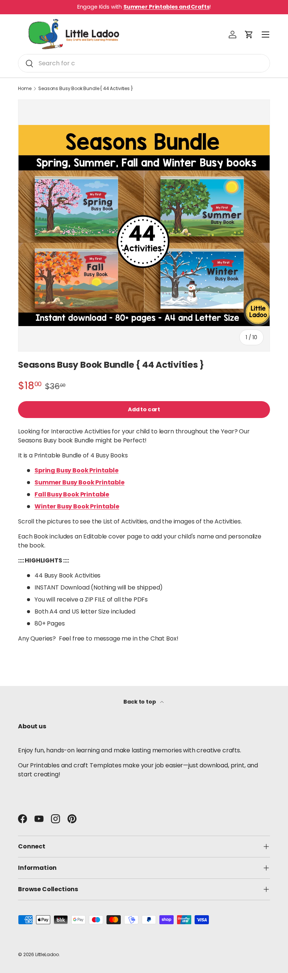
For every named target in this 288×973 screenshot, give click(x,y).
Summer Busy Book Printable (79, 482)
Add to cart (144, 409)
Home (24, 88)
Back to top (140, 701)
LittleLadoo (47, 954)
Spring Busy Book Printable (76, 470)
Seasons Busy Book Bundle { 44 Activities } (85, 88)
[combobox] (144, 63)
